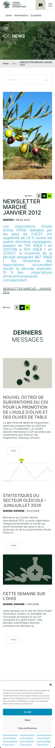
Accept (27, 711)
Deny (27, 720)
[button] (50, 684)
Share (29, 196)
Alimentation (21, 15)
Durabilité (36, 15)
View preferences (27, 728)
